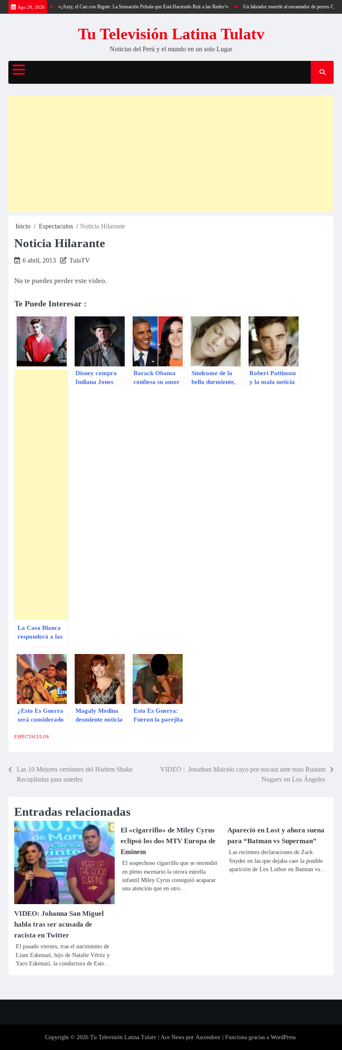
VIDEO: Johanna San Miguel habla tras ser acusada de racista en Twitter (59, 924)
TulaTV (79, 260)
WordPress (283, 1037)
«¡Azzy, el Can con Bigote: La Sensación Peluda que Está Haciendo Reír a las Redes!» (136, 7)
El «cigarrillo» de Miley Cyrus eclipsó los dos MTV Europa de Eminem (168, 841)
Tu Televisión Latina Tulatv (171, 34)
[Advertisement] (171, 153)
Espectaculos (31, 736)
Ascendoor (208, 1037)
